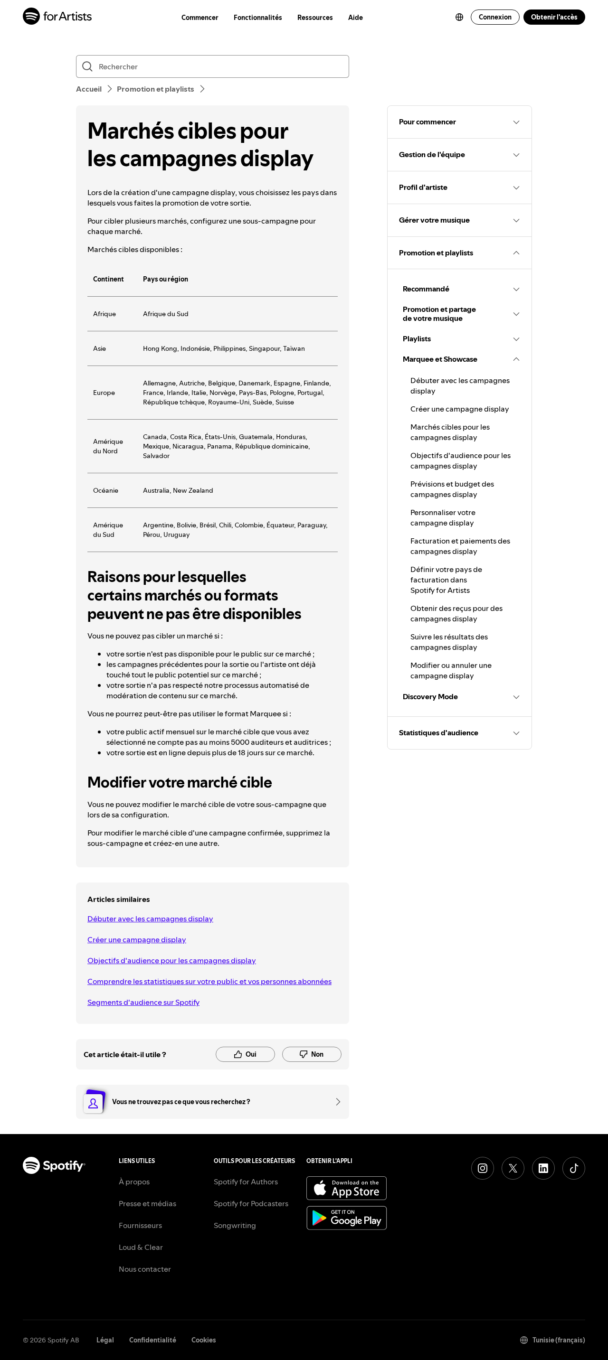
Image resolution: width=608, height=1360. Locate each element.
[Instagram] (482, 1168)
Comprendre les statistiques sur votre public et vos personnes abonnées (209, 981)
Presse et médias (147, 1203)
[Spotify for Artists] (58, 17)
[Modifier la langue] (459, 17)
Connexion (495, 17)
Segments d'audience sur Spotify (143, 1002)
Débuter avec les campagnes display (150, 918)
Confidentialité (152, 1340)
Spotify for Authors (246, 1181)
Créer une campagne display (136, 939)
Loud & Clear (141, 1247)
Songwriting (235, 1225)
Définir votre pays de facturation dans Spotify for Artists (446, 579)
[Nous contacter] (335, 1101)
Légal (105, 1340)
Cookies (203, 1340)
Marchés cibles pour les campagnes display (450, 432)
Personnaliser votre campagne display (442, 517)
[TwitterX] (513, 1168)
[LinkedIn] (543, 1168)
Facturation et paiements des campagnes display (460, 545)
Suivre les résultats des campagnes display (449, 641)
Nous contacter (145, 1269)
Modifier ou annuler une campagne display (451, 670)
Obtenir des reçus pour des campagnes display (456, 613)
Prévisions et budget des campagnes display (452, 488)
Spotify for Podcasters (251, 1203)
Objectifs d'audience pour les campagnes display (171, 960)
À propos (134, 1181)
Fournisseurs (140, 1225)
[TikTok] (573, 1168)
